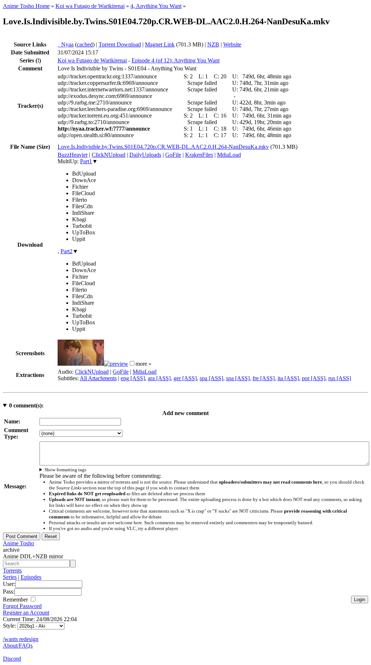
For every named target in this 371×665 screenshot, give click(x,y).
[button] (132, 363)
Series (10, 577)
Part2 (66, 251)
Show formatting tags (65, 469)
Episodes (31, 577)
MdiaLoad (229, 155)
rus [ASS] (339, 378)
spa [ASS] (211, 378)
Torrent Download (120, 44)
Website (232, 44)
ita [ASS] (288, 378)
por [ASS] (313, 378)
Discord (12, 659)
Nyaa (66, 44)
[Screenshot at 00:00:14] (81, 364)
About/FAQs (18, 646)
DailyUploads (145, 155)
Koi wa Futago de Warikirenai (90, 6)
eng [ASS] (133, 378)
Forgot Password (22, 606)
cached (85, 44)
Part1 (86, 161)
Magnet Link (160, 44)
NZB (213, 44)
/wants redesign (20, 639)
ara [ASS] (159, 378)
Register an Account (26, 612)
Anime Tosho (18, 543)
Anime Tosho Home (26, 6)
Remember (16, 599)
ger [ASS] (185, 378)
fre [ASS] (264, 378)
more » (143, 364)
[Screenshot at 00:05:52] (116, 364)
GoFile (173, 155)
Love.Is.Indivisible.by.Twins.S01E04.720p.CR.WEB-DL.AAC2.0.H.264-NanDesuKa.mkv (163, 147)
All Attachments (98, 378)
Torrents (12, 570)
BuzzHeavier (73, 155)
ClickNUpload (108, 155)
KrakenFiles (199, 155)
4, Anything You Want (156, 6)
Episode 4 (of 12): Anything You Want (176, 60)
